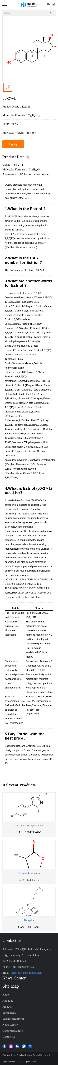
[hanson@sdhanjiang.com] (30, 1046)
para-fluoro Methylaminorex (29, 825)
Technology (9, 1012)
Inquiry (13, 144)
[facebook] (4, 1046)
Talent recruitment (13, 1018)
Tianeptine (29, 920)
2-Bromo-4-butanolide (29, 873)
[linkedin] (17, 1046)
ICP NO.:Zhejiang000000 (26, 1062)
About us (7, 1000)
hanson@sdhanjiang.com (27, 972)
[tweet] (24, 1046)
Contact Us (8, 1036)
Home (6, 994)
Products (7, 1006)
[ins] (11, 1046)
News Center (10, 1024)
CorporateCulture (12, 1030)
